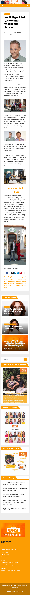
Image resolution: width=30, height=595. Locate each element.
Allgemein (7, 14)
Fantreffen (13, 324)
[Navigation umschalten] (14, 5)
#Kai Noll (18, 32)
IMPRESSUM (19, 591)
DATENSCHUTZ (11, 591)
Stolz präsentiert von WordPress (10, 585)
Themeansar (15, 587)
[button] (24, 5)
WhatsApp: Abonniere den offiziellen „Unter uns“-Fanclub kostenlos (15, 345)
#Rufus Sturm (8, 34)
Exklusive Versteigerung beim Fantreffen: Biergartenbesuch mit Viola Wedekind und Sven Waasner (15, 502)
